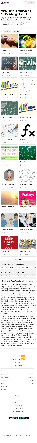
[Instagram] (22, 435)
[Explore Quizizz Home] (5, 3)
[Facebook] (20, 435)
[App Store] (13, 418)
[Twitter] (16, 435)
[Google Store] (24, 418)
